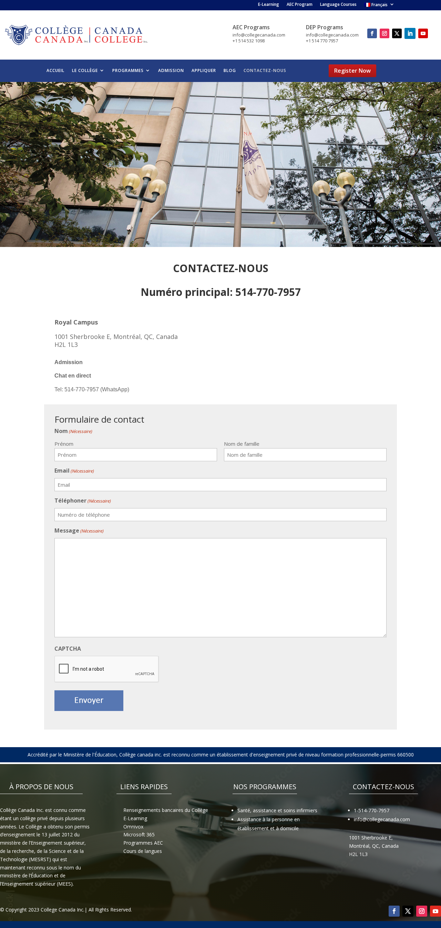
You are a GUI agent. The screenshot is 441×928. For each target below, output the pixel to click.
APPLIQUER (204, 70)
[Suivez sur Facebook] (372, 33)
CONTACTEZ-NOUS (265, 70)
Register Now (352, 70)
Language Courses (338, 5)
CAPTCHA (67, 648)
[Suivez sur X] (397, 33)
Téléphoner (82, 500)
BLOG (230, 70)
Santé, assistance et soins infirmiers (277, 810)
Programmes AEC (143, 842)
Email (74, 470)
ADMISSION (171, 70)
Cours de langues (142, 851)
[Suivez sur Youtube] (423, 33)
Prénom (63, 443)
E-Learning (268, 5)
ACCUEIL (55, 70)
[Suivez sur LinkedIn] (410, 33)
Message (79, 530)
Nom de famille (241, 443)
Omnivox (133, 826)
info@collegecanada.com (382, 819)
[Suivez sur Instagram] (384, 33)
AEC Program (299, 5)
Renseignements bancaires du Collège (165, 810)
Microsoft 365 (139, 834)
